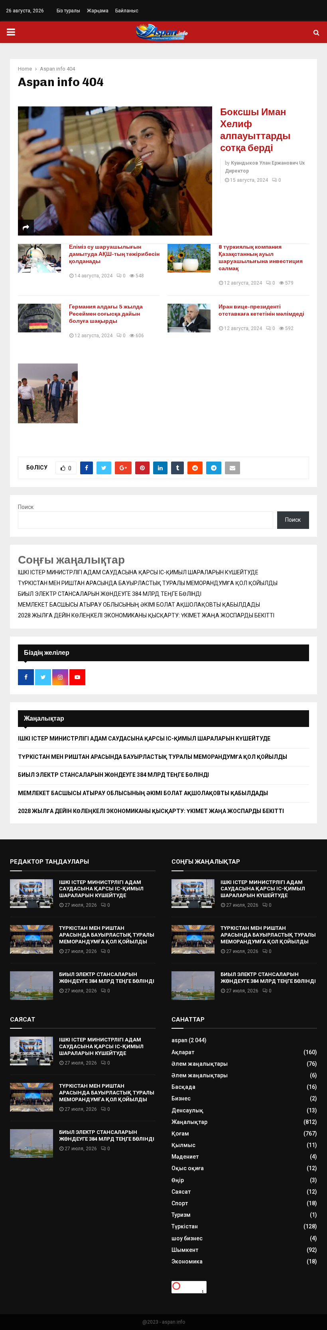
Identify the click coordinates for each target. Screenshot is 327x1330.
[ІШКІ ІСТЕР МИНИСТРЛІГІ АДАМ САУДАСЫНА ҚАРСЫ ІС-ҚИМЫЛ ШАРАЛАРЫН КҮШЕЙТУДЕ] (31, 893)
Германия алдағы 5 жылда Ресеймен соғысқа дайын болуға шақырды (106, 313)
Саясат (181, 1192)
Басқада (183, 1087)
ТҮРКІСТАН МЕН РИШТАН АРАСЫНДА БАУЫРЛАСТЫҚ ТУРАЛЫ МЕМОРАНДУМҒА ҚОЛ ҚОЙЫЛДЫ (148, 583)
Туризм (181, 1215)
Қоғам (180, 1133)
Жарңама (97, 11)
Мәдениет (185, 1156)
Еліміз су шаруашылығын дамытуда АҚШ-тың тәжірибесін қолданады (114, 254)
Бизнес (181, 1098)
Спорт (179, 1203)
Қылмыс (183, 1145)
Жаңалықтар (189, 1122)
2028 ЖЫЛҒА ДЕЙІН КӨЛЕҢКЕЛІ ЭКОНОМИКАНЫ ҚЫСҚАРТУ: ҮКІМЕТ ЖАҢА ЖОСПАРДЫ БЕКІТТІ (146, 615)
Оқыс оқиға (187, 1168)
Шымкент (184, 1250)
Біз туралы (68, 11)
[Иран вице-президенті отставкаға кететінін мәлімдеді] (189, 318)
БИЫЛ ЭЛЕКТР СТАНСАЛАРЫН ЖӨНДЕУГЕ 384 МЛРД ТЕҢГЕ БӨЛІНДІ (109, 594)
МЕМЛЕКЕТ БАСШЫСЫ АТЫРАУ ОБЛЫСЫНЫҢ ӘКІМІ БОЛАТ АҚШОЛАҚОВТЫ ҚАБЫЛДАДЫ (139, 604)
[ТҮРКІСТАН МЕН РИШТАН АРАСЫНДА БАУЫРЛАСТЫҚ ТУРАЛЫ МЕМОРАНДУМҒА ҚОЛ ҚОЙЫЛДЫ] (31, 939)
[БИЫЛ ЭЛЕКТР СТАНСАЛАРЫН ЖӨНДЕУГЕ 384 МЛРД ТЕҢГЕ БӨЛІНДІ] (31, 985)
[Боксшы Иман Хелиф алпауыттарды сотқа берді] (115, 171)
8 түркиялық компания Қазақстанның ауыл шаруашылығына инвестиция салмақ (261, 258)
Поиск (25, 507)
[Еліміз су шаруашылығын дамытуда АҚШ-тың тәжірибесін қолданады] (39, 258)
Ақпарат (182, 1052)
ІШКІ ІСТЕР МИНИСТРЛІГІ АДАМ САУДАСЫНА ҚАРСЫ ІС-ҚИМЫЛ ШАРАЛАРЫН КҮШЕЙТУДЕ (138, 572)
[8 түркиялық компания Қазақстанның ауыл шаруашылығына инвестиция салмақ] (189, 258)
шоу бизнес (187, 1238)
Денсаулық (187, 1110)
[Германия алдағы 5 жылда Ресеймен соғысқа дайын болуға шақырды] (39, 318)
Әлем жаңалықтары (199, 1064)
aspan (179, 1040)
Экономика (187, 1261)
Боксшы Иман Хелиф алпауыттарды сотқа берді (255, 129)
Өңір (177, 1180)
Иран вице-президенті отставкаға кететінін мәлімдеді (261, 310)
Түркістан (184, 1226)
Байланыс (126, 11)
